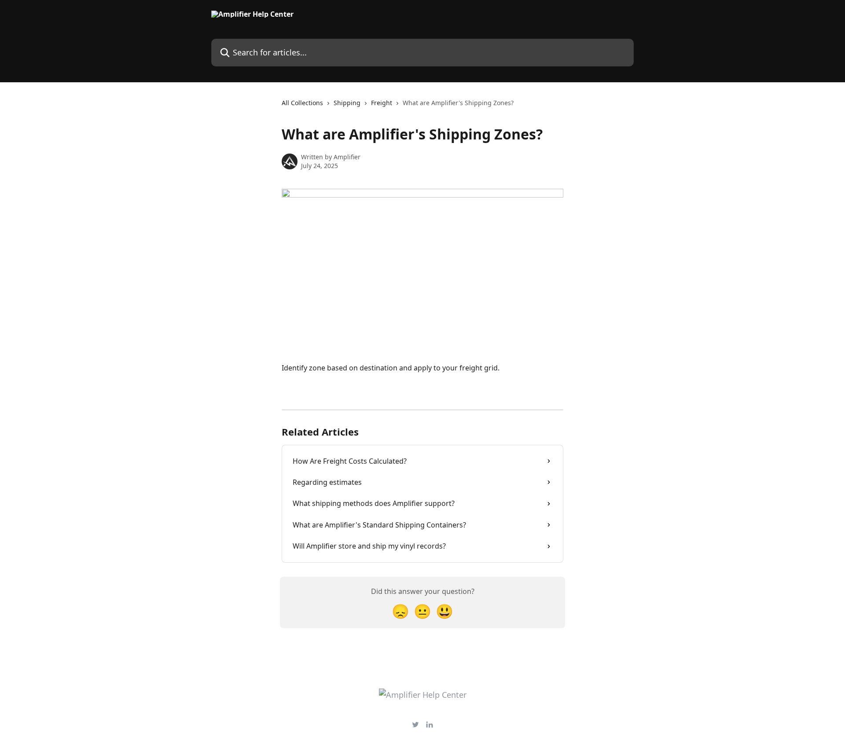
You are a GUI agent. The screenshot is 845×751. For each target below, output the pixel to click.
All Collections (302, 103)
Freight (381, 103)
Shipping (347, 103)
